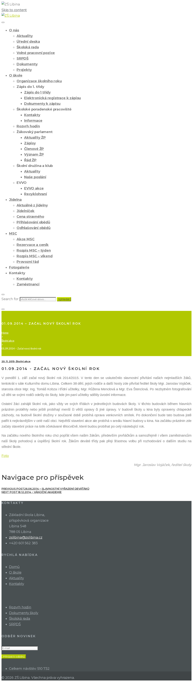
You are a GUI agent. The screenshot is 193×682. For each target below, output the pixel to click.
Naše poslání (35, 177)
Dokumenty (27, 64)
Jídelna (15, 200)
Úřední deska (28, 42)
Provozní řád (28, 262)
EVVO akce (34, 188)
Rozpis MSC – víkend (35, 256)
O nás (14, 30)
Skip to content (14, 10)
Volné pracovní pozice (36, 53)
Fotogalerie (19, 267)
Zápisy (30, 143)
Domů (14, 567)
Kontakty (32, 115)
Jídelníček (25, 211)
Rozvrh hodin (28, 126)
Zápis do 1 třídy (37, 92)
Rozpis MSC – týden (34, 250)
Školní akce (8, 340)
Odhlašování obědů (34, 228)
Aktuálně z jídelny (32, 205)
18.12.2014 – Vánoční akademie (32, 492)
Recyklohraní (35, 194)
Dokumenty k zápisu (42, 104)
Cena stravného (30, 217)
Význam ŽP (34, 154)
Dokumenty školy (23, 613)
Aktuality (25, 36)
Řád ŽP (30, 160)
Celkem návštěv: (23, 669)
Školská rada (28, 47)
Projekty (24, 70)
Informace (33, 121)
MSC (13, 233)
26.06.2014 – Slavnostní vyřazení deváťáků (45, 488)
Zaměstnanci (28, 284)
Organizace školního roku (39, 81)
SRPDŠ (22, 58)
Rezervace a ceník (33, 245)
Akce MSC (25, 239)
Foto (5, 456)
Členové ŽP (34, 149)
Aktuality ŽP (35, 137)
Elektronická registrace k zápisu (52, 98)
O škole (15, 75)
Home (5, 332)
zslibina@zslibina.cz (25, 537)
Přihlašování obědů (33, 222)
